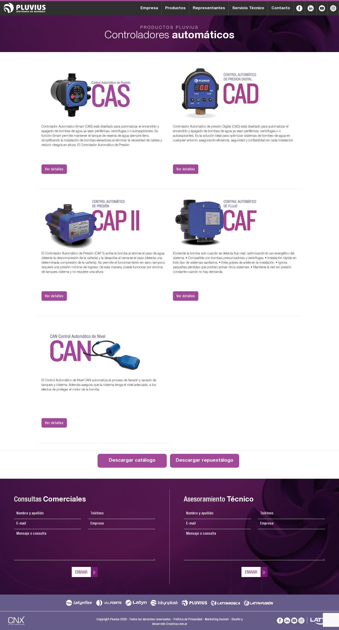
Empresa (149, 8)
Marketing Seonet (217, 619)
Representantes (209, 8)
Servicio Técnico (248, 8)
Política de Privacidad (187, 619)
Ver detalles (54, 170)
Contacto (280, 8)
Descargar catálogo (132, 460)
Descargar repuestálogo (204, 460)
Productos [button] (175, 8)
